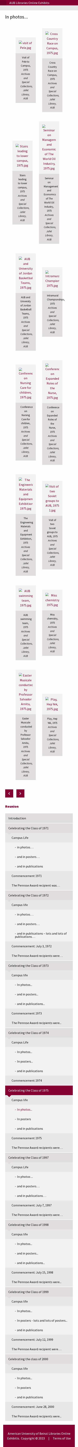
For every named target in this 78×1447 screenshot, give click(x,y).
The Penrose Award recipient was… (36, 885)
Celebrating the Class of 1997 (28, 1158)
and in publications (30, 866)
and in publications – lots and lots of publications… (41, 935)
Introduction (17, 818)
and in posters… (28, 857)
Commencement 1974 (27, 1080)
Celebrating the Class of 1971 (28, 828)
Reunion (12, 806)
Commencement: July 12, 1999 (32, 1339)
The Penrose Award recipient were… (36, 1349)
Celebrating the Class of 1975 (28, 1090)
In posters (24, 1119)
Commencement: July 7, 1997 (32, 1205)
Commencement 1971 (27, 876)
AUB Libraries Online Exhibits (29, 3)
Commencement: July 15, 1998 (32, 1272)
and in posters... (27, 994)
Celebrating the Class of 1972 (28, 895)
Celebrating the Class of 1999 (28, 1292)
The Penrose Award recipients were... (36, 1023)
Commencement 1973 (27, 1013)
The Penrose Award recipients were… (37, 956)
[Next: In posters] (20, 793)
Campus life (20, 905)
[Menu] (3, 2)
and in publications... (31, 1004)
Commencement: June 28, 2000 (33, 1407)
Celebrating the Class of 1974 (28, 1033)
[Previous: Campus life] (9, 793)
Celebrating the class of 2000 (28, 1359)
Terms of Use (62, 1438)
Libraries (55, 1433)
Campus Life (20, 838)
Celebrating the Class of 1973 (28, 966)
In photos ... (25, 1177)
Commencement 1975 (27, 1138)
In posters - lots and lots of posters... (42, 1320)
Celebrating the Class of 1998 (28, 1225)
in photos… (25, 847)
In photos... (24, 985)
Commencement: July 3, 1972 (32, 946)
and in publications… (31, 1196)
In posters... (25, 1061)
